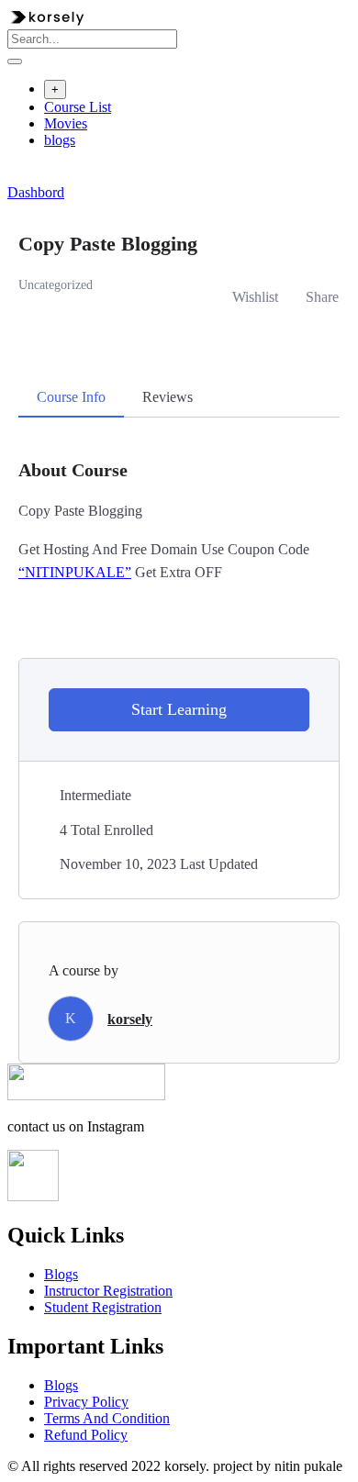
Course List (77, 107)
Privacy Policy (86, 1402)
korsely (129, 1019)
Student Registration (103, 1307)
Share (322, 297)
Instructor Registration (108, 1290)
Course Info (71, 397)
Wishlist (255, 297)
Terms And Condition (107, 1418)
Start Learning (179, 709)
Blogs (61, 1274)
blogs (59, 140)
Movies (65, 123)
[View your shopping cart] (17, 176)
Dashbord (35, 192)
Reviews (167, 397)
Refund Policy (86, 1435)
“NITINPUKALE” (74, 572)
